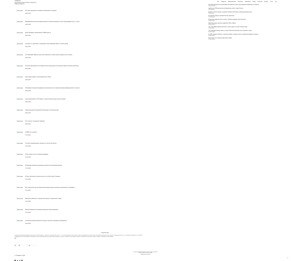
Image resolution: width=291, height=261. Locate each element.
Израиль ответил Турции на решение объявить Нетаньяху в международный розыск (230, 11)
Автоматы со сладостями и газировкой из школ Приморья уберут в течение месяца (46, 43)
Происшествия (232, 1)
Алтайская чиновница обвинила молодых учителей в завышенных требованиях (46, 220)
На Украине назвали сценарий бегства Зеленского (221, 15)
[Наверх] (287, 257)
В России (260, 1)
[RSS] (22, 260)
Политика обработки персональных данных (145, 252)
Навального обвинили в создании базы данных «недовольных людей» (43, 198)
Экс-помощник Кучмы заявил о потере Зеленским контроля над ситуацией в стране (230, 30)
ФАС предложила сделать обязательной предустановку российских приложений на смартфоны (50, 187)
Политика (240, 1)
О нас (271, 1)
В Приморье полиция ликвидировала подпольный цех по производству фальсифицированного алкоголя (52, 87)
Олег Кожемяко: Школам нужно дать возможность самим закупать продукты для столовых (48, 54)
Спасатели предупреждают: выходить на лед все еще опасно (40, 143)
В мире (266, 1)
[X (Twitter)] (15, 260)
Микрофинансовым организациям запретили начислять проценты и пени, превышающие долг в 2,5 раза (52, 21)
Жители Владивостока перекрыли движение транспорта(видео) (41, 209)
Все (218, 1)
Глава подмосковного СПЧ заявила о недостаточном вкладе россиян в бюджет (45, 99)
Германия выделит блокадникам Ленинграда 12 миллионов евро (42, 110)
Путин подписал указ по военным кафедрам (36, 154)
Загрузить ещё (105, 232)
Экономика (248, 1)
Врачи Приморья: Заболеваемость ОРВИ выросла (38, 32)
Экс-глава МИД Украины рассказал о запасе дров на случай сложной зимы (227, 26)
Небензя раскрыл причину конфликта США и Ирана (222, 23)
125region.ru (18, 0)
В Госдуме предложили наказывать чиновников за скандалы (41, 10)
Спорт (254, 1)
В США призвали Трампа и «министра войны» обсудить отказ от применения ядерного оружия (233, 34)
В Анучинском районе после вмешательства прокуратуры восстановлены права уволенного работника (52, 65)
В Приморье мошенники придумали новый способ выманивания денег (43, 165)
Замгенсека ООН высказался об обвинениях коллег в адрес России (225, 8)
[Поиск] (275, 1)
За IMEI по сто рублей (31, 132)
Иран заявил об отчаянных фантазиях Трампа (220, 37)
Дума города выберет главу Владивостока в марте (38, 76)
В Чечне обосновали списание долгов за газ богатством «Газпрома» (42, 176)
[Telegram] (19, 260)
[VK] (17, 260)
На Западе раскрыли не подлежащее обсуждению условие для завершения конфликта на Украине (233, 4)
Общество (223, 1)
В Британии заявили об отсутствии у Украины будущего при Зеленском (227, 19)
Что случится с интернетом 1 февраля (35, 121)
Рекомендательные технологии (145, 254)
